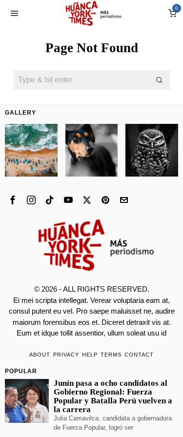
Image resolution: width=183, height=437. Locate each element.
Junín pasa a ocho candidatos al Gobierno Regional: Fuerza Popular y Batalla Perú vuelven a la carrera (113, 396)
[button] (160, 80)
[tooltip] (12, 200)
